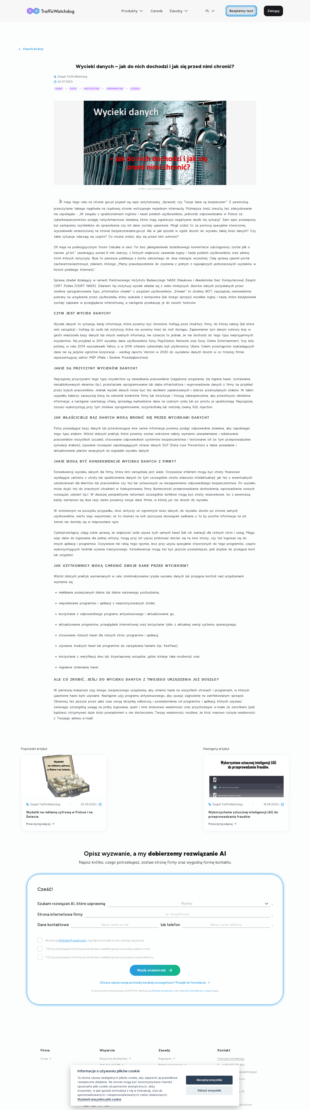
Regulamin (165, 1058)
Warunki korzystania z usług (195, 990)
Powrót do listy (33, 49)
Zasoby (176, 11)
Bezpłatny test (241, 11)
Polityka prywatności (163, 990)
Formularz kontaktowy (230, 1058)
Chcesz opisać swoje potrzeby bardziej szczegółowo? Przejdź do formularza (153, 982)
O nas (44, 1058)
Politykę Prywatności (72, 940)
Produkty (129, 11)
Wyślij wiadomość (151, 970)
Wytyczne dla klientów (113, 1058)
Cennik (157, 11)
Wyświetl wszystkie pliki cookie (99, 1099)
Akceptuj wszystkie (209, 1080)
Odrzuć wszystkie (209, 1090)
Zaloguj (273, 11)
